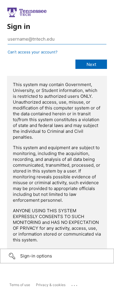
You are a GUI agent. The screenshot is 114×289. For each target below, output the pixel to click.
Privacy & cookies (50, 285)
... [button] (74, 284)
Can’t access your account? (33, 52)
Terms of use (19, 285)
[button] (57, 256)
